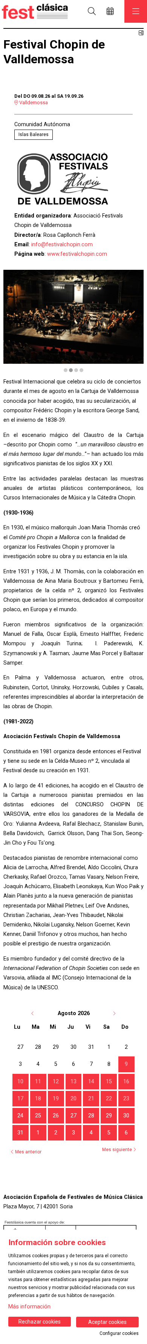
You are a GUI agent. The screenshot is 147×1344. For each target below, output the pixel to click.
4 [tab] (81, 370)
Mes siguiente (117, 1149)
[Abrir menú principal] (135, 11)
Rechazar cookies (39, 1322)
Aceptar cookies (107, 1322)
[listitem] (127, 1064)
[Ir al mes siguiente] (114, 1013)
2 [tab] (71, 370)
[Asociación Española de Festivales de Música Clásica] (33, 11)
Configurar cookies (119, 1333)
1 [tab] (65, 370)
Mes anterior (27, 1152)
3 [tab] (76, 370)
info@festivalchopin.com (62, 244)
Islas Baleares (33, 134)
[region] (73, 321)
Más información (29, 1306)
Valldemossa (33, 102)
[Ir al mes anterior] (33, 1013)
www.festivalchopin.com (77, 254)
